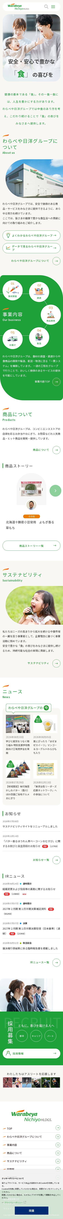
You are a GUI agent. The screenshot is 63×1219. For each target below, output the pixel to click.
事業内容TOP (42, 381)
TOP (9, 1128)
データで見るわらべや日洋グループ (32, 248)
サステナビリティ (39, 663)
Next (52, 488)
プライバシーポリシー (13, 1202)
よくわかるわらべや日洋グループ (32, 235)
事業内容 (12, 1145)
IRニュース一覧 (40, 962)
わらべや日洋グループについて (30, 260)
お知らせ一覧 (41, 859)
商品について (41, 449)
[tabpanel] (31, 502)
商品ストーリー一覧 (31, 546)
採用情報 (18, 1053)
